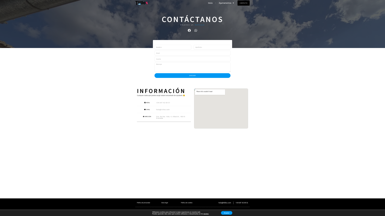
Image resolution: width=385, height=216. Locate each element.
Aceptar (226, 213)
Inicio (210, 3)
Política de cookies (186, 203)
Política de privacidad (143, 203)
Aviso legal (164, 203)
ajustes (206, 214)
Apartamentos (225, 3)
